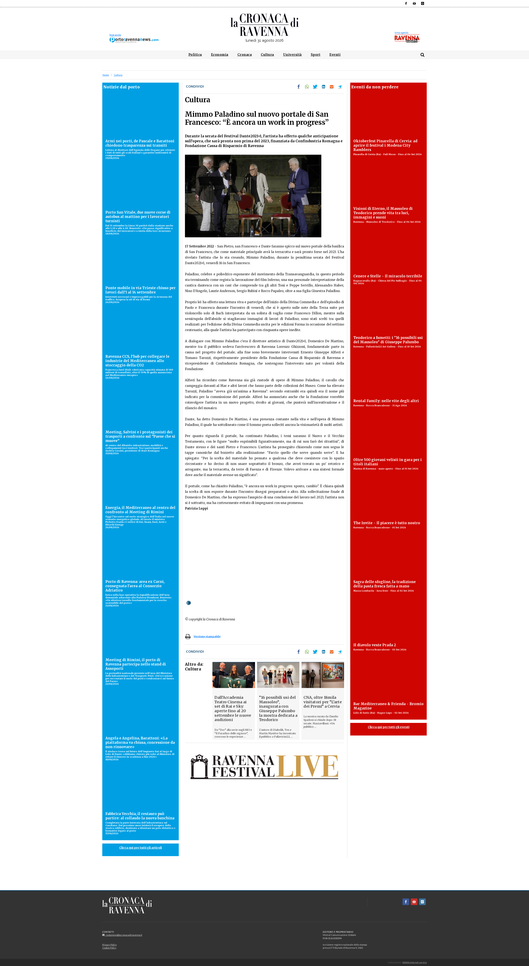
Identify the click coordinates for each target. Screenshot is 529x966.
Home (105, 75)
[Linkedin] (323, 86)
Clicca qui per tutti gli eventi (388, 727)
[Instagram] (422, 3)
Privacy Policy (109, 944)
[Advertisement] (264, 875)
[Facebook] (406, 3)
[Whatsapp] (307, 86)
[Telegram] (340, 86)
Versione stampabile (207, 636)
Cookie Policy (109, 947)
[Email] (332, 86)
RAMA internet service (415, 962)
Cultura (118, 75)
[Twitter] (315, 86)
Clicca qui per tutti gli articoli (140, 848)
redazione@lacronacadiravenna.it (123, 935)
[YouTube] (414, 3)
